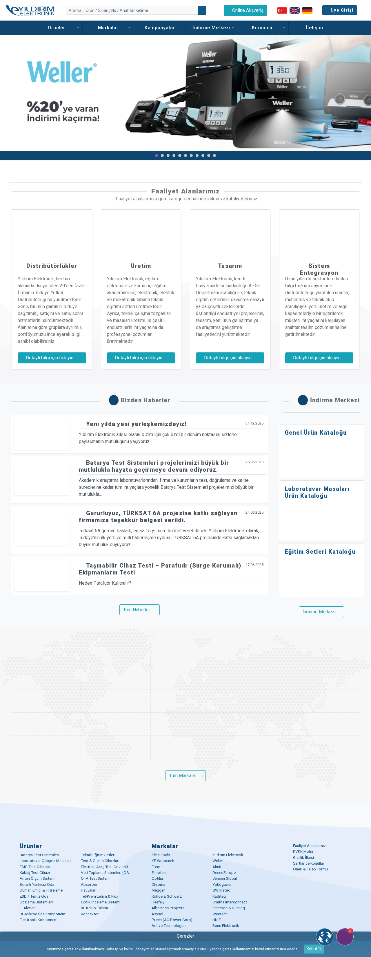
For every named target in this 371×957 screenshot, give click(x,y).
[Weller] (255, 654)
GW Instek (221, 890)
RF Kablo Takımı (94, 907)
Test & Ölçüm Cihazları (100, 860)
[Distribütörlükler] (52, 233)
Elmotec (159, 872)
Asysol (157, 914)
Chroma (158, 884)
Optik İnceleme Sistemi (100, 902)
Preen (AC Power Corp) (172, 919)
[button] (9, 97)
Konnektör (90, 914)
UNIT (216, 919)
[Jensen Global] (325, 677)
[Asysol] (46, 747)
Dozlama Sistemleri (36, 902)
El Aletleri (28, 907)
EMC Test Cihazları (36, 866)
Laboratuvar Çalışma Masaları (45, 860)
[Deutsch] (307, 10)
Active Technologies (169, 925)
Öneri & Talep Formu (310, 869)
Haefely (158, 902)
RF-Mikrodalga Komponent (43, 914)
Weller (217, 860)
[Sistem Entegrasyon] (319, 233)
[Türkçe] (282, 10)
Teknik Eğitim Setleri (98, 854)
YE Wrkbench (163, 860)
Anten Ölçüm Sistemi (37, 878)
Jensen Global (224, 878)
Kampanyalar (160, 27)
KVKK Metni (303, 851)
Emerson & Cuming (228, 907)
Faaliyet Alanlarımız (309, 845)
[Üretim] (141, 233)
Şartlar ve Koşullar (308, 863)
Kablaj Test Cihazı (35, 872)
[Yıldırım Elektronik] (116, 654)
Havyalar (88, 890)
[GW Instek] (255, 700)
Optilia (157, 878)
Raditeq (219, 896)
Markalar (108, 27)
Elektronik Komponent (39, 919)
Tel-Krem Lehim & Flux (99, 896)
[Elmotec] (116, 677)
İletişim (314, 27)
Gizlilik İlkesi (303, 857)
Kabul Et (314, 949)
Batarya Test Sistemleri (39, 854)
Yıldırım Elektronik (227, 854)
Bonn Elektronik (225, 925)
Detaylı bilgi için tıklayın (50, 358)
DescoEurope (224, 872)
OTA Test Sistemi (95, 878)
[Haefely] (116, 724)
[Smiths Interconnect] (185, 724)
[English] (295, 10)
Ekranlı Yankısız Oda (37, 884)
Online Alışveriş (247, 10)
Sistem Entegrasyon (319, 269)
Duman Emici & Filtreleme (41, 890)
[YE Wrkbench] (185, 654)
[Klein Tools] (46, 654)
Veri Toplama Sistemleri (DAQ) (107, 872)
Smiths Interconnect (229, 902)
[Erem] (325, 654)
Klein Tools (161, 854)
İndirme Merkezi (211, 27)
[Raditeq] (46, 724)
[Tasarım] (230, 233)
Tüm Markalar (182, 775)
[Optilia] (255, 677)
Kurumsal (263, 27)
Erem (156, 866)
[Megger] (185, 700)
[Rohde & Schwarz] (325, 700)
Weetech (220, 914)
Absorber (89, 884)
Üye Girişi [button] (342, 10)
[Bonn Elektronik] (325, 747)
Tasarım (230, 265)
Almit (216, 866)
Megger (158, 890)
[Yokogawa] (116, 700)
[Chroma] (46, 700)
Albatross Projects (168, 907)
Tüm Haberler (136, 609)
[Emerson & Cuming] (325, 724)
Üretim (141, 265)
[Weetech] (116, 747)
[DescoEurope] (185, 677)
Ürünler (56, 27)
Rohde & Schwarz (167, 896)
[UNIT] (255, 747)
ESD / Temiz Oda (34, 896)
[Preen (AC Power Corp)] (185, 747)
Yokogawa (221, 884)
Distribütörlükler (51, 265)
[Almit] (46, 677)
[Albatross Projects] (255, 724)
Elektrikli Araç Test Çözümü (104, 866)
